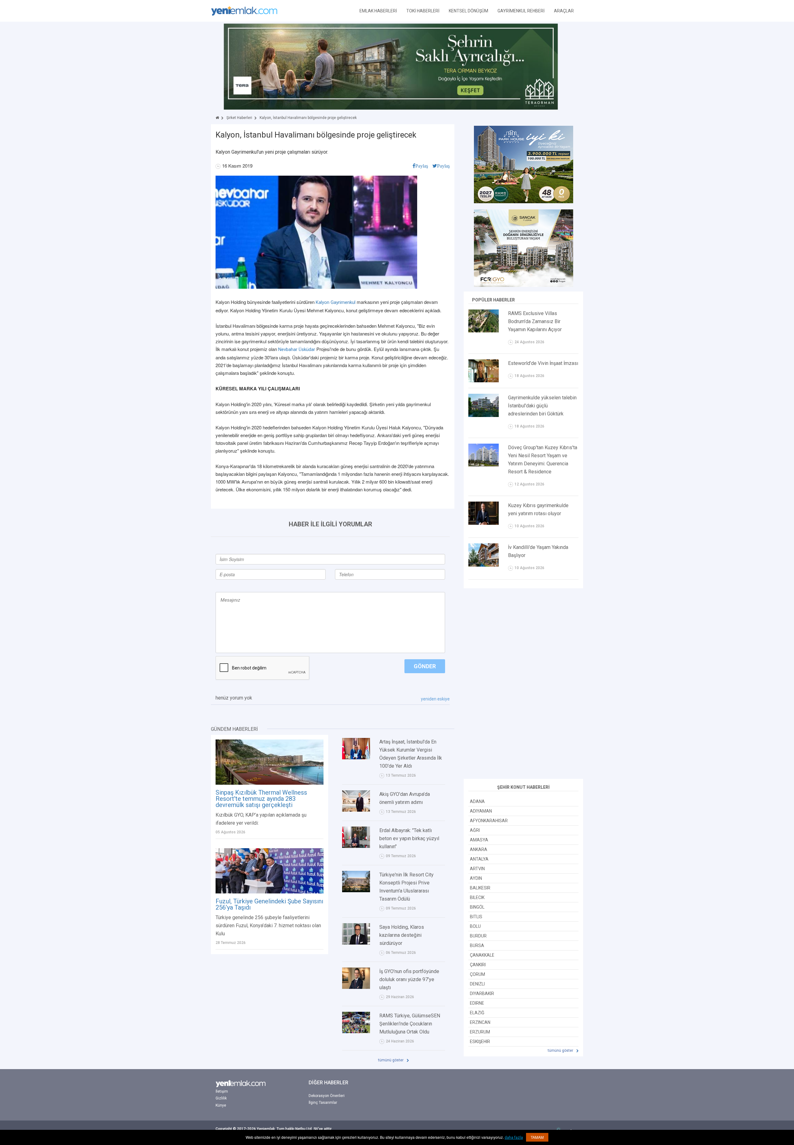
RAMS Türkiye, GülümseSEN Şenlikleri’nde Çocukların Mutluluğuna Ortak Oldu (409, 1024)
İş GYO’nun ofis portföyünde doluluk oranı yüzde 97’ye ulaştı (409, 979)
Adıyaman (481, 811)
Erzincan (480, 1022)
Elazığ (477, 1012)
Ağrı (475, 830)
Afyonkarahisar (489, 820)
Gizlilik (221, 1098)
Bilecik (477, 897)
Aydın (476, 878)
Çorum (477, 974)
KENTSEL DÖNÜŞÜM (468, 10)
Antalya (479, 859)
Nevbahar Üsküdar (296, 349)
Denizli (477, 983)
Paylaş (421, 165)
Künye (221, 1105)
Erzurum (480, 1031)
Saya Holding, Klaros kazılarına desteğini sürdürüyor (401, 935)
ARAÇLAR (564, 10)
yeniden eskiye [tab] (435, 698)
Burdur (478, 935)
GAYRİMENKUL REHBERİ (521, 10)
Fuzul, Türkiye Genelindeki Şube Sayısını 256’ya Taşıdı (269, 904)
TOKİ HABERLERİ (422, 10)
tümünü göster (391, 1060)
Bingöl (477, 907)
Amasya (479, 839)
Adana (477, 801)
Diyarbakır (482, 993)
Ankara (478, 849)
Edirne (477, 1003)
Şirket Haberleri (239, 118)
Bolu (475, 926)
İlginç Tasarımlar (323, 1102)
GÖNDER (425, 666)
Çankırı (478, 964)
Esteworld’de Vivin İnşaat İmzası (543, 363)
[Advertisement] (523, 684)
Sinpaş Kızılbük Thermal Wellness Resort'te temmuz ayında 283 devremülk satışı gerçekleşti (261, 799)
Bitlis (476, 916)
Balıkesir (480, 887)
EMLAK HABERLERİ (378, 10)
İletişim (222, 1091)
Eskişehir (480, 1041)
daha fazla (514, 1137)
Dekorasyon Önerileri (327, 1096)
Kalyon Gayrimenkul (335, 302)
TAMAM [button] (537, 1137)
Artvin (477, 868)
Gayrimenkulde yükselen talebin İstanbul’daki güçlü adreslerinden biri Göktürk (542, 406)
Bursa (477, 945)
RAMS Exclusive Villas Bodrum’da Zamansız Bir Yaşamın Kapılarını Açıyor (535, 321)
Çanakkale (482, 955)
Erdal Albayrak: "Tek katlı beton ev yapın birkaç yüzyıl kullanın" (409, 838)
